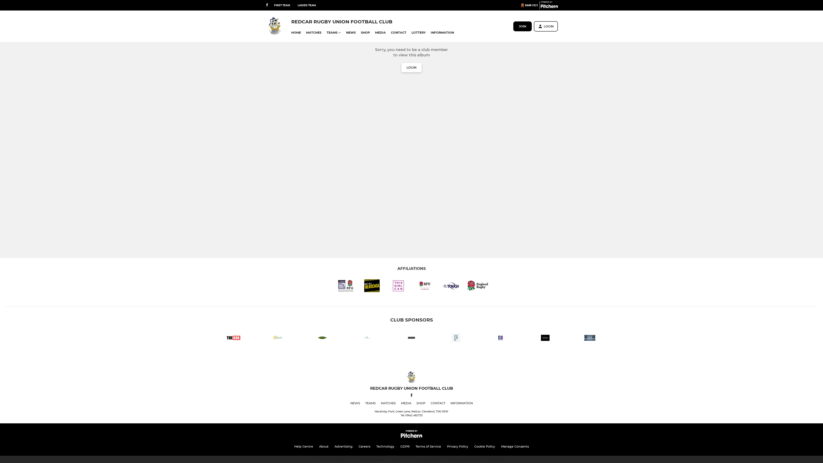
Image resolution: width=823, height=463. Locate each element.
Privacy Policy (457, 446)
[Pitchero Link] (549, 7)
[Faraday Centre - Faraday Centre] (456, 339)
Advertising (344, 446)
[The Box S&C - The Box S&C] (233, 339)
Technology (385, 446)
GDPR (405, 446)
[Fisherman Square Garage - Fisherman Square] (590, 339)
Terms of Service (428, 446)
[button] (296, 33)
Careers (364, 446)
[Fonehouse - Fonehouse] (411, 339)
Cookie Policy (484, 446)
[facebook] (267, 5)
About (324, 446)
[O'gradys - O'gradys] (322, 339)
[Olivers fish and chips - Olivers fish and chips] (278, 339)
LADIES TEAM (307, 5)
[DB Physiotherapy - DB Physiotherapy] (501, 339)
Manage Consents (515, 446)
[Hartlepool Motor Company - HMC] (545, 339)
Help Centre (303, 446)
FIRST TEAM (282, 5)
